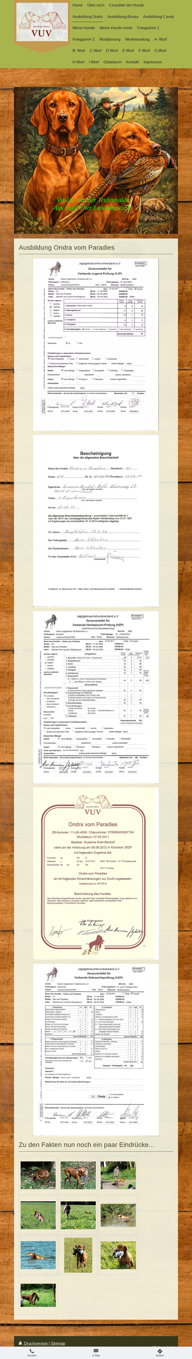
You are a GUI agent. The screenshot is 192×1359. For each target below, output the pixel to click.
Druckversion (36, 1343)
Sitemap (58, 1343)
